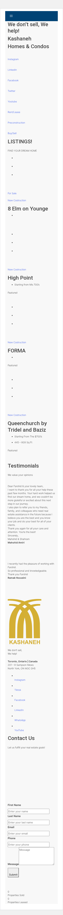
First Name (14, 805)
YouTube (19, 730)
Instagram (13, 59)
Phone (11, 838)
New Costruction (17, 200)
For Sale (12, 193)
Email (11, 827)
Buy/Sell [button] (12, 133)
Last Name (14, 816)
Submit (13, 874)
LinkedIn (19, 710)
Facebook (13, 80)
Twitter (11, 90)
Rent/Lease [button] (14, 112)
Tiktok (17, 689)
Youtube (12, 101)
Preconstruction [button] (16, 122)
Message (13, 864)
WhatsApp (20, 720)
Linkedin (12, 69)
